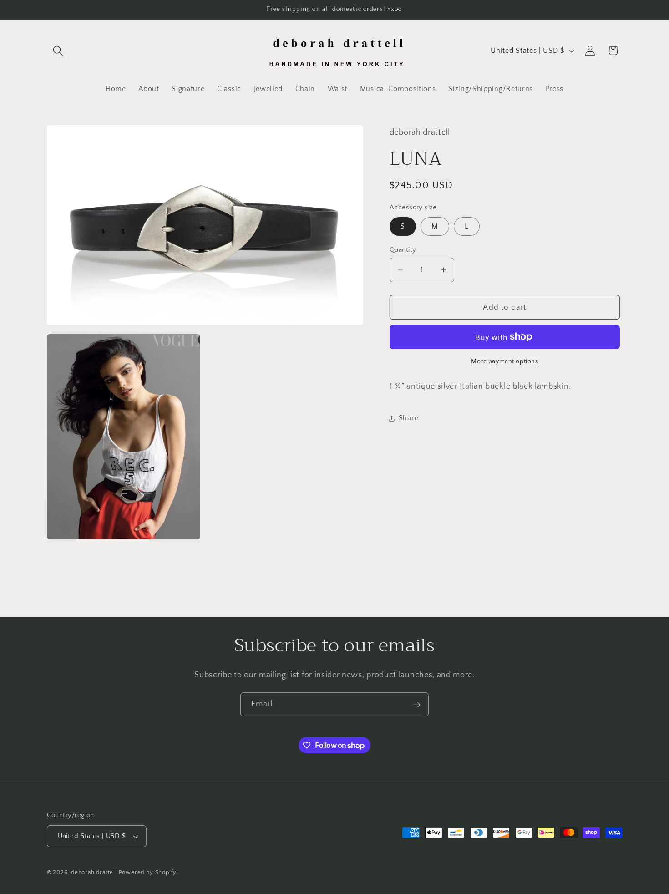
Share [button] (408, 418)
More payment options (504, 361)
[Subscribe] (416, 704)
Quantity (403, 250)
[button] (58, 50)
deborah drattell (94, 872)
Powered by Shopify (148, 872)
